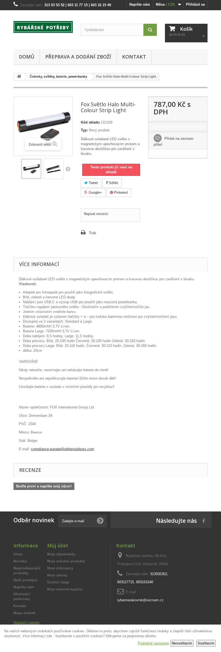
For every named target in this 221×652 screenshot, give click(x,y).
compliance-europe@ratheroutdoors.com (62, 449)
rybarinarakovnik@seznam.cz (140, 600)
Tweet (93, 183)
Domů (26, 56)
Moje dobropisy (60, 568)
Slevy (18, 554)
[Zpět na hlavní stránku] (19, 76)
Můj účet (57, 545)
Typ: (84, 130)
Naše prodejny (25, 580)
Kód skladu (90, 122)
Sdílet (113, 183)
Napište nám (139, 4)
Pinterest (120, 192)
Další (68, 169)
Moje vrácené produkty (66, 561)
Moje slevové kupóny (64, 589)
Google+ (95, 192)
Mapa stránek (24, 613)
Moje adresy (57, 575)
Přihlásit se (195, 4)
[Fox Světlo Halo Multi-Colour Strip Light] (31, 169)
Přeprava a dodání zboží (78, 56)
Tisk (92, 233)
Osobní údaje (58, 582)
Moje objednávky (61, 554)
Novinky (20, 561)
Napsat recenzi (96, 214)
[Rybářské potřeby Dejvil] (43, 27)
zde (49, 636)
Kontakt (134, 56)
